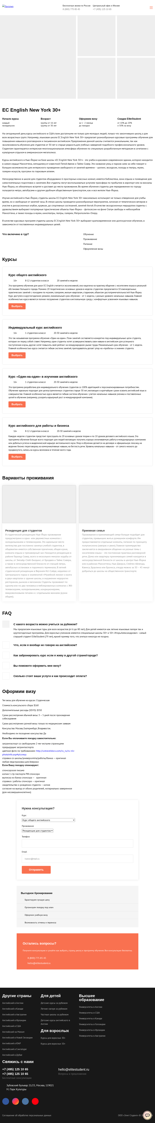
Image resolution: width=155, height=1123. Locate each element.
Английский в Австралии (14, 1014)
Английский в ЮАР (11, 1043)
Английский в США (11, 1026)
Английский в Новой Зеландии (17, 1037)
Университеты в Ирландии (92, 1030)
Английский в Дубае (12, 1054)
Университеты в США (89, 1012)
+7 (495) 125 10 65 (102, 9)
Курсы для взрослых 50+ (53, 1043)
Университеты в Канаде (90, 1018)
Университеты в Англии (90, 1006)
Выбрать (17, 306)
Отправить (36, 869)
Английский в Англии (12, 1003)
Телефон (26, 837)
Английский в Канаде (12, 1008)
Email (24, 852)
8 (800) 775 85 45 (71, 9)
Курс (24, 815)
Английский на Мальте (13, 1031)
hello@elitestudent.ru (39, 963)
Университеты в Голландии (92, 1024)
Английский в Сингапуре (14, 1049)
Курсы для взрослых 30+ (53, 1037)
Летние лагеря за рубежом (54, 1008)
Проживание (28, 826)
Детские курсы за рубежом (54, 1003)
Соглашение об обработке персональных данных (26, 1115)
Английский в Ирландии (14, 1020)
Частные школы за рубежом (55, 1014)
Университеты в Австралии (92, 1035)
